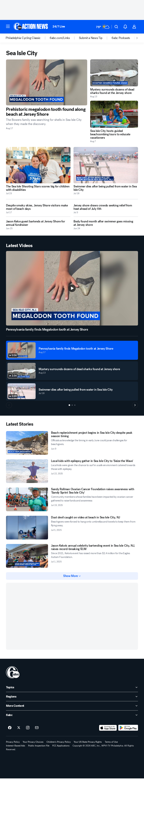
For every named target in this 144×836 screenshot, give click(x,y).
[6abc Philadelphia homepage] (31, 27)
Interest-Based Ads (15, 746)
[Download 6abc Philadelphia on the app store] (108, 728)
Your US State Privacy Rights (88, 742)
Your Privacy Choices (33, 742)
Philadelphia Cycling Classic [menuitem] (23, 38)
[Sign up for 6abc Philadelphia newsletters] (36, 728)
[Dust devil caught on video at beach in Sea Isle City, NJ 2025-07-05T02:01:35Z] (27, 527)
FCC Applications (61, 746)
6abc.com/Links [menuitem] (60, 38)
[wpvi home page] (13, 672)
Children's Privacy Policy (58, 742)
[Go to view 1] (69, 405)
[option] (28, 38)
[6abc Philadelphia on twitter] (18, 728)
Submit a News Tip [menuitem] (91, 38)
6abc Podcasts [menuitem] (121, 38)
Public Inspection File (38, 746)
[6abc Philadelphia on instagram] (28, 728)
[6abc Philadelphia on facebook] (10, 728)
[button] (8, 26)
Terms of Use (111, 742)
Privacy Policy (13, 742)
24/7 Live (58, 26)
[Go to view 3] (74, 405)
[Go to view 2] (72, 405)
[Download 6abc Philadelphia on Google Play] (128, 728)
